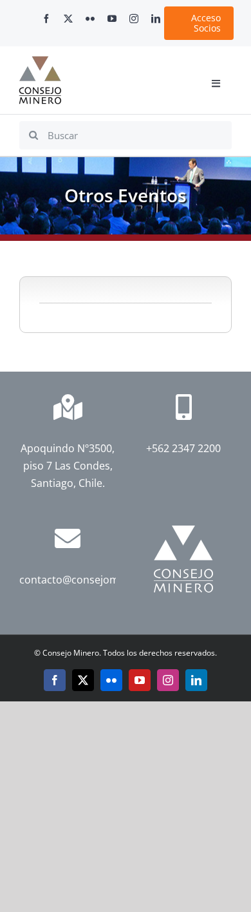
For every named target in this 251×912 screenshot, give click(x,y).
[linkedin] (155, 18)
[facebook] (46, 18)
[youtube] (111, 18)
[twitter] (68, 18)
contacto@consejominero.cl (87, 580)
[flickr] (90, 18)
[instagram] (133, 18)
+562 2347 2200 (183, 448)
